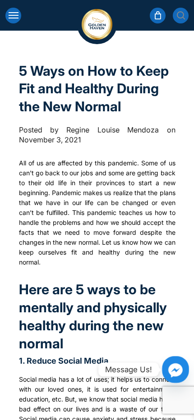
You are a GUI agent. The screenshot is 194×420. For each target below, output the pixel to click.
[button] (13, 15)
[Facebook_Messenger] (175, 369)
